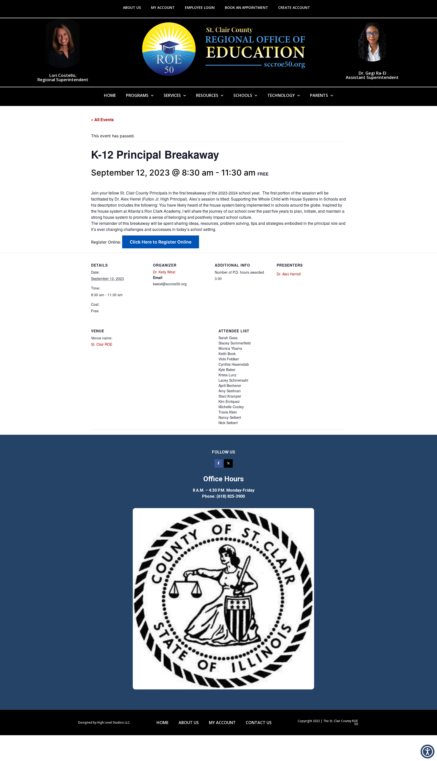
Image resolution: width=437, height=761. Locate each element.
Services (172, 95)
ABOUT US (132, 7)
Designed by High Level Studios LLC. (104, 722)
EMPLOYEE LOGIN (200, 7)
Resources (207, 95)
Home (110, 95)
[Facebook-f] (218, 463)
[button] (427, 751)
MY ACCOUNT (163, 7)
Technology (281, 95)
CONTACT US (259, 722)
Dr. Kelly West (164, 271)
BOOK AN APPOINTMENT (246, 7)
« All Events (102, 119)
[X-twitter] (228, 463)
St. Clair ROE (101, 344)
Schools (242, 95)
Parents (319, 95)
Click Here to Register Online (160, 242)
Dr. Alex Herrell (289, 273)
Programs (137, 95)
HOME (162, 722)
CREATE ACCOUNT (294, 7)
